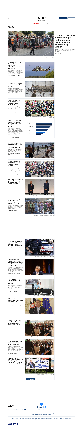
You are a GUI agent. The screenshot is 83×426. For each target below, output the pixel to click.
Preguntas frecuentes (31, 419)
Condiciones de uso (46, 413)
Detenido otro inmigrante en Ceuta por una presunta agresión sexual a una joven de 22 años (15, 201)
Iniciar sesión (72, 18)
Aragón (70, 27)
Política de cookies (39, 413)
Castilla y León (31, 27)
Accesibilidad (57, 413)
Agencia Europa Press (11, 273)
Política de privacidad (30, 413)
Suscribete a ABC (63, 18)
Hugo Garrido (10, 137)
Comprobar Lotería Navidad (29, 418)
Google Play (72, 408)
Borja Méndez (10, 112)
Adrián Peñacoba (58, 53)
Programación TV (49, 418)
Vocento (14, 413)
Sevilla (43, 20)
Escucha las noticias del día (67, 418)
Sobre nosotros (19, 413)
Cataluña (40, 27)
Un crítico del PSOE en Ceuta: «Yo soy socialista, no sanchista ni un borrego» (15, 281)
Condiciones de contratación (37, 414)
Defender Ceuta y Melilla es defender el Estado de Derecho (15, 85)
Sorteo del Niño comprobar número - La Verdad (44, 419)
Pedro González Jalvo (16, 153)
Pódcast (54, 419)
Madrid (36, 27)
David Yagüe (15, 174)
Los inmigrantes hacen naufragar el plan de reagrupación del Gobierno (14, 163)
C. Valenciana (49, 27)
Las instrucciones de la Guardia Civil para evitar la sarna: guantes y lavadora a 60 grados (15, 322)
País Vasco (55, 27)
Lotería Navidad (37, 418)
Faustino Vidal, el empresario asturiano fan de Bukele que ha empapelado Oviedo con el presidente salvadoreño (15, 361)
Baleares (73, 27)
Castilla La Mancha (64, 27)
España (11, 27)
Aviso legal (52, 413)
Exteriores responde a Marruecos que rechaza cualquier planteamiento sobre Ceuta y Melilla (65, 41)
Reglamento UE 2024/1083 (65, 413)
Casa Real (26, 27)
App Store (64, 408)
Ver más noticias (31, 379)
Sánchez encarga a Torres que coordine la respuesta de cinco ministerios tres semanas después (15, 181)
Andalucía (44, 27)
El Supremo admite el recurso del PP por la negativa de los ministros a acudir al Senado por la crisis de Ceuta (15, 262)
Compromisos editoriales (47, 414)
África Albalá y (10, 153)
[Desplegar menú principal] (8, 18)
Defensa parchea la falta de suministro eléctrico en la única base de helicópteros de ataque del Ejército (15, 65)
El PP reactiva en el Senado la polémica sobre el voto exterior (15, 300)
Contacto (24, 413)
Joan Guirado (10, 189)
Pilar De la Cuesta (11, 75)
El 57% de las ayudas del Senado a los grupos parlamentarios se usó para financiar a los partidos (15, 123)
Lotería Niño (22, 418)
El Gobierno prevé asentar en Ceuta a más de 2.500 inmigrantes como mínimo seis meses (15, 342)
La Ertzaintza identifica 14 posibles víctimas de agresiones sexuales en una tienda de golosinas (15, 243)
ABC (9, 310)
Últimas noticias (55, 418)
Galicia (59, 27)
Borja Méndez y (10, 174)
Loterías (60, 418)
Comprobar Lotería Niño (15, 418)
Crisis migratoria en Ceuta (45, 23)
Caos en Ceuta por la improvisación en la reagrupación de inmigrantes (14, 102)
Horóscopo (43, 418)
